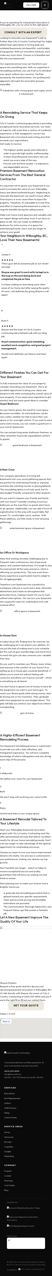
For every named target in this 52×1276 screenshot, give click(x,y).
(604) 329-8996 (32, 996)
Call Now (31, 5)
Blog (6, 1190)
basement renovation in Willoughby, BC (31, 989)
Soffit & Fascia (10, 1108)
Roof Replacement (12, 1098)
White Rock (9, 1156)
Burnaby (8, 1142)
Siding (6, 1113)
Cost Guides (9, 1185)
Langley (7, 1151)
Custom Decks (10, 1117)
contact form (38, 1000)
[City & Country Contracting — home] (11, 5)
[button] (23, 32)
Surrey (7, 1132)
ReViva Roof (9, 1093)
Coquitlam (8, 1147)
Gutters (7, 1103)
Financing (8, 1180)
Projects (7, 1171)
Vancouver (9, 1137)
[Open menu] (45, 5)
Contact (7, 1176)
